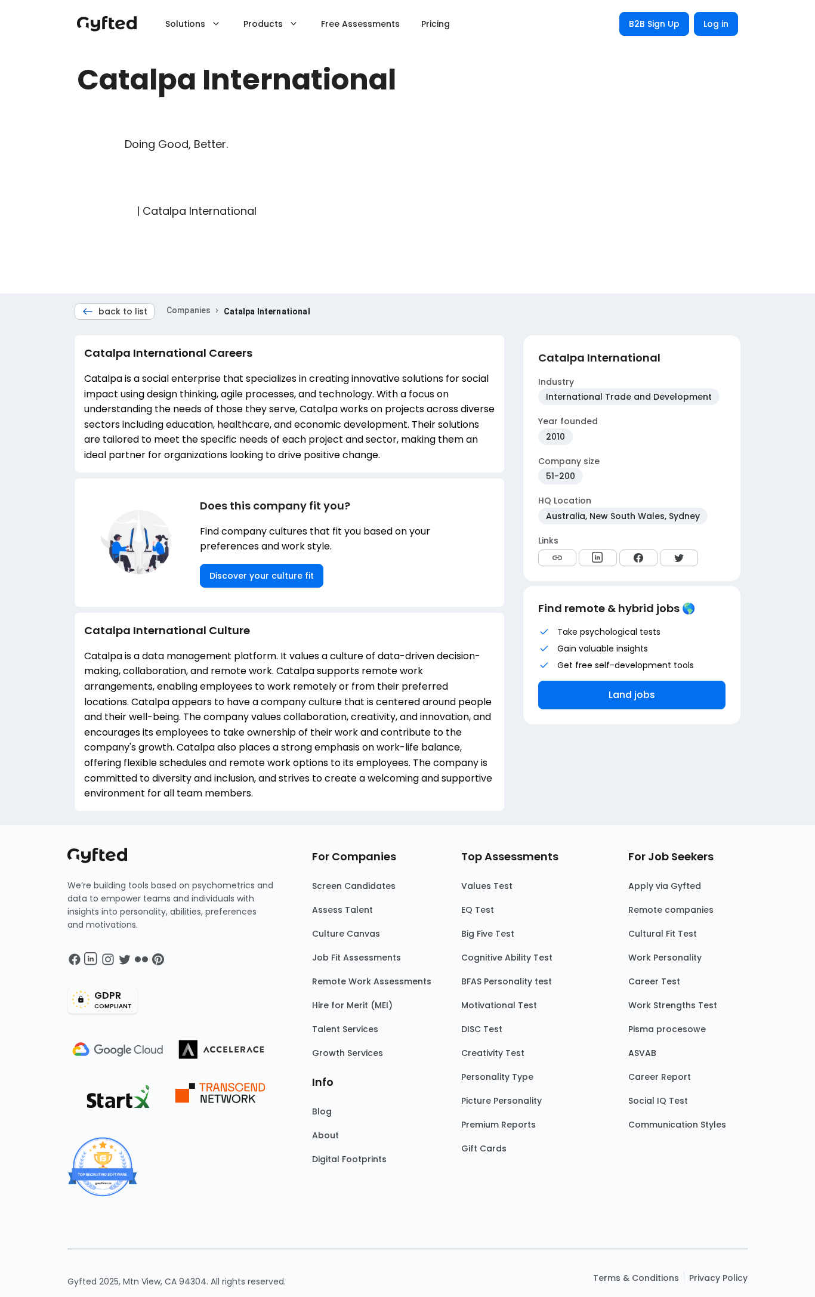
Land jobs (632, 695)
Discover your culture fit (261, 576)
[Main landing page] (113, 24)
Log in (715, 24)
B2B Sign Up (654, 24)
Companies (188, 310)
